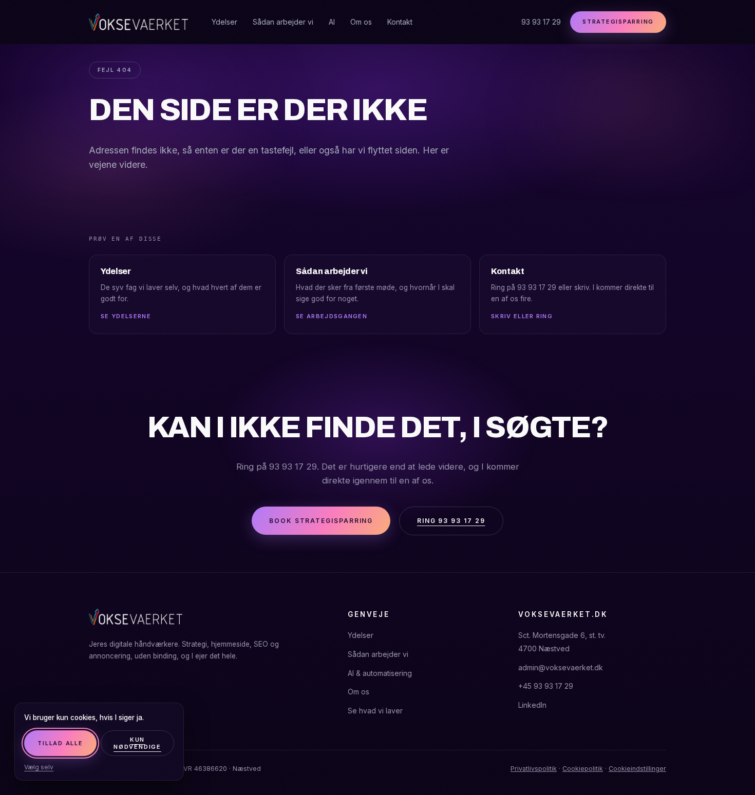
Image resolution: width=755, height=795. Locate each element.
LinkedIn (532, 705)
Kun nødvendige (137, 743)
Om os (361, 21)
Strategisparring (618, 21)
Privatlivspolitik (534, 768)
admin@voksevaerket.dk (560, 667)
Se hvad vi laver (375, 710)
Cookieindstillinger (637, 768)
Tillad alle (60, 743)
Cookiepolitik (582, 768)
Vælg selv (38, 767)
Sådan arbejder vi (283, 21)
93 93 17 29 (541, 21)
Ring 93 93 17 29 (451, 521)
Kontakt (399, 21)
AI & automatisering (380, 673)
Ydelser (224, 21)
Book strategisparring (321, 521)
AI (332, 21)
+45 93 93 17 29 (545, 686)
